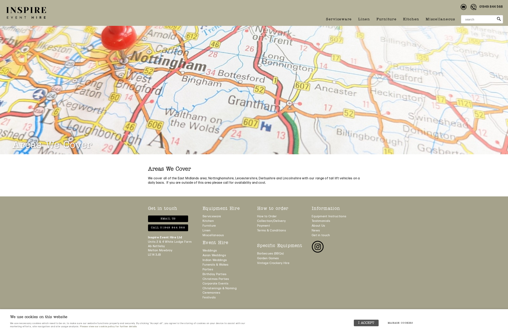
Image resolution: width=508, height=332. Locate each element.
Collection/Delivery (271, 221)
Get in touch (321, 235)
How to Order (267, 216)
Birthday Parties (214, 274)
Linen (364, 19)
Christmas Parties (216, 279)
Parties (208, 269)
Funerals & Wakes (215, 265)
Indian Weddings (215, 260)
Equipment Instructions (329, 216)
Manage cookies (400, 323)
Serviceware (339, 19)
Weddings (210, 250)
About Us (318, 226)
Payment (263, 226)
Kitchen (411, 19)
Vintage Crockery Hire (273, 263)
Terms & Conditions (271, 230)
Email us (168, 218)
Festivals (209, 297)
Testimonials (321, 221)
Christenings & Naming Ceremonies (220, 290)
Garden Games (268, 258)
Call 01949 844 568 (168, 227)
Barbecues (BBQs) (270, 253)
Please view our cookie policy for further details (108, 326)
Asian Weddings (214, 255)
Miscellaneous (440, 19)
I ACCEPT (366, 323)
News (316, 230)
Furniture (386, 19)
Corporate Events (215, 283)
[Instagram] (318, 247)
